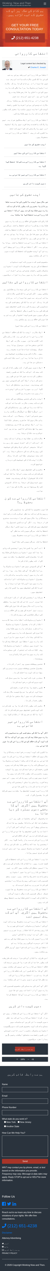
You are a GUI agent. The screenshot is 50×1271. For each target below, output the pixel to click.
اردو (6, 1243)
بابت (6, 1247)
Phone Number (9, 1107)
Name (5, 1084)
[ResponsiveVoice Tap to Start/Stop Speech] (33, 1059)
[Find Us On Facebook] (4, 1205)
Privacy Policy (9, 1253)
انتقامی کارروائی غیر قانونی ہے (27, 175)
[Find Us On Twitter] (9, 1205)
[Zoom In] (17, 1059)
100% (23, 1059)
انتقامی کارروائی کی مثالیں (30, 153)
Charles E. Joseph (38, 67)
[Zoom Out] (28, 1059)
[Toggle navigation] (45, 4)
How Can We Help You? (13, 1133)
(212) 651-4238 (27, 38)
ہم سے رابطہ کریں (24, 1049)
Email (4, 1096)
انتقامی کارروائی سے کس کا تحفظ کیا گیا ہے (25, 164)
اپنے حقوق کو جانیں (35, 144)
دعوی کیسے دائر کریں (34, 183)
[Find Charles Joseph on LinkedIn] (14, 1205)
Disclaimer (7, 1233)
